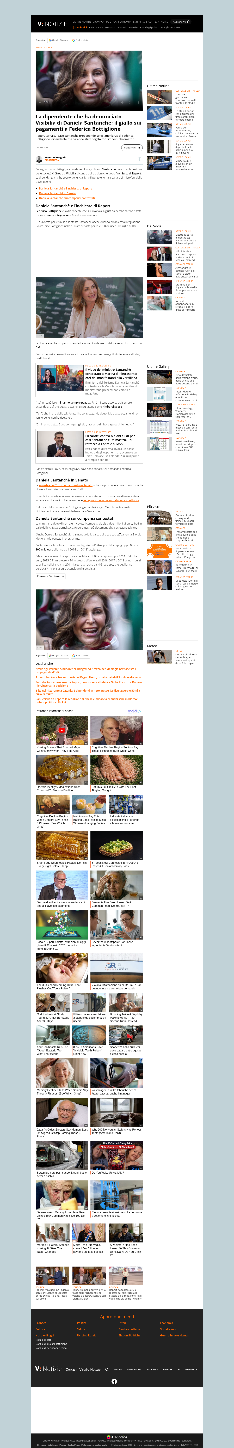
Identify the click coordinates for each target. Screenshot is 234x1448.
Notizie (52, 1368)
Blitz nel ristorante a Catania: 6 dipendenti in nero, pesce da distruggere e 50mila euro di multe (88, 692)
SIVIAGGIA (148, 1441)
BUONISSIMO (174, 1441)
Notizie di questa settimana (51, 1343)
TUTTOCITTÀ (130, 1441)
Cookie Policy (73, 1445)
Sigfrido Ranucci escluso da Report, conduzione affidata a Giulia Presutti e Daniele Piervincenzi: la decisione (89, 684)
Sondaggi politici (149, 27)
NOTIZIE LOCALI (182, 107)
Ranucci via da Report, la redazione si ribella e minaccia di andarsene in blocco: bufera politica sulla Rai (87, 700)
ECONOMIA (124, 22)
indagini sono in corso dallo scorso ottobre (111, 500)
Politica (82, 1323)
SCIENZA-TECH (151, 22)
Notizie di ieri (43, 1339)
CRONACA (98, 22)
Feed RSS (118, 1369)
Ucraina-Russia (86, 1335)
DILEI (140, 1441)
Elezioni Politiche (129, 1335)
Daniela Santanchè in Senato (57, 193)
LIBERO (46, 1441)
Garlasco (110, 27)
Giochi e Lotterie (129, 1329)
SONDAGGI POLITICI (185, 404)
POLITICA (111, 22)
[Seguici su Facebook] (114, 1383)
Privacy (62, 1445)
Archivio (167, 1369)
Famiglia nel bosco (170, 27)
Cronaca (40, 1323)
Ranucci (122, 27)
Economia (166, 1323)
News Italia (191, 1369)
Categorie (152, 1369)
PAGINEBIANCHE (115, 1441)
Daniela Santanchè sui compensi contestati (67, 198)
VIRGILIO (55, 1441)
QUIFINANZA (161, 1441)
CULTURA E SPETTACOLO (187, 91)
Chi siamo (41, 1445)
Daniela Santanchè (50, 576)
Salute (81, 1329)
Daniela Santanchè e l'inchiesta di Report (65, 188)
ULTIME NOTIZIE (82, 22)
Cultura (40, 1329)
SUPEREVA (187, 1441)
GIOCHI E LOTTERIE (184, 545)
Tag (178, 1369)
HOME (39, 47)
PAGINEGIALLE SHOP (86, 1441)
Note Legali (53, 1445)
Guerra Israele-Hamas (174, 1335)
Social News (168, 1329)
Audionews (179, 21)
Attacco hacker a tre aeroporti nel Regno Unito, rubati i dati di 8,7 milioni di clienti (88, 677)
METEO (178, 512)
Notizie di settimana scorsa (51, 1348)
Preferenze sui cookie (91, 1445)
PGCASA (102, 1441)
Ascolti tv (133, 27)
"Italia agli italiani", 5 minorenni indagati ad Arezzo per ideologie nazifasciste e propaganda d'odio (86, 670)
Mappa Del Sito (134, 1369)
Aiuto (104, 1445)
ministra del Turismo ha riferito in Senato (66, 485)
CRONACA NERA (183, 561)
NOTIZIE (56, 24)
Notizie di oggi (44, 1335)
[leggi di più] (140, 159)
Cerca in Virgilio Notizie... (85, 1369)
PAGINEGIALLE (68, 1441)
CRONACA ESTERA (184, 264)
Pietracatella (97, 27)
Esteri (122, 1323)
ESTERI (137, 22)
